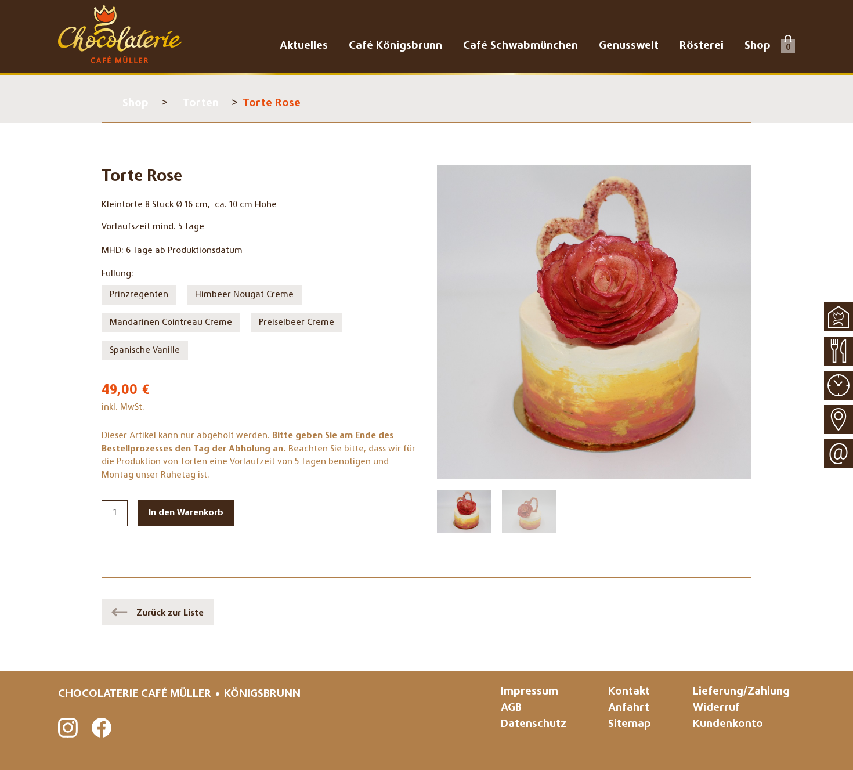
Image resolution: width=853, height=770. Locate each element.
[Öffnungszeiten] (838, 385)
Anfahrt (628, 708)
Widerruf (716, 708)
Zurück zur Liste (170, 613)
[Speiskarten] (838, 351)
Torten (201, 103)
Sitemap (629, 724)
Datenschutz (533, 724)
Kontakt (629, 692)
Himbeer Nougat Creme (244, 294)
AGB (511, 708)
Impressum (529, 692)
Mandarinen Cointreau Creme (171, 322)
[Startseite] (838, 316)
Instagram (68, 728)
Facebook (102, 728)
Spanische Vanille (145, 350)
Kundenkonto (728, 724)
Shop (135, 103)
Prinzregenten (139, 294)
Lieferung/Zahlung (741, 692)
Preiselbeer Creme (296, 322)
